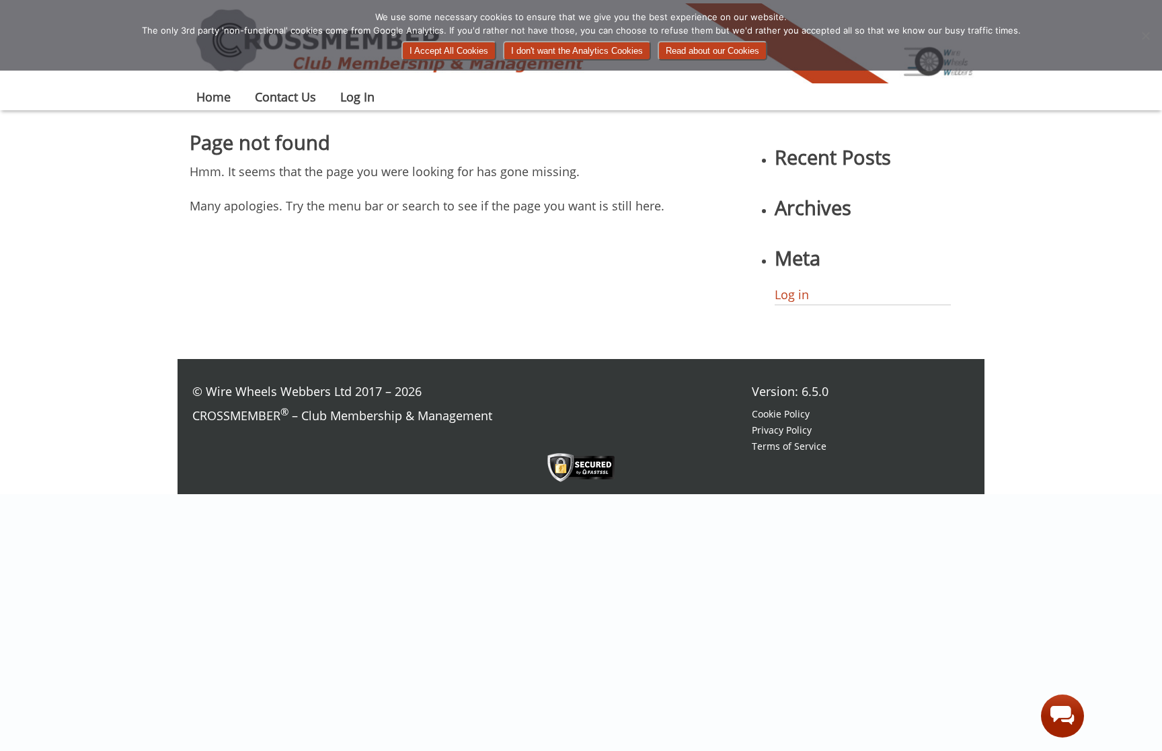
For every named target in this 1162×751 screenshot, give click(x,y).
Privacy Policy (782, 430)
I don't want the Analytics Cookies (577, 51)
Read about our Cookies (712, 51)
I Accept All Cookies (449, 51)
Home (213, 97)
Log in (792, 294)
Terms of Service (789, 446)
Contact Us (285, 97)
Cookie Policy (781, 413)
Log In (357, 97)
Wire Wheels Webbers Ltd (279, 391)
